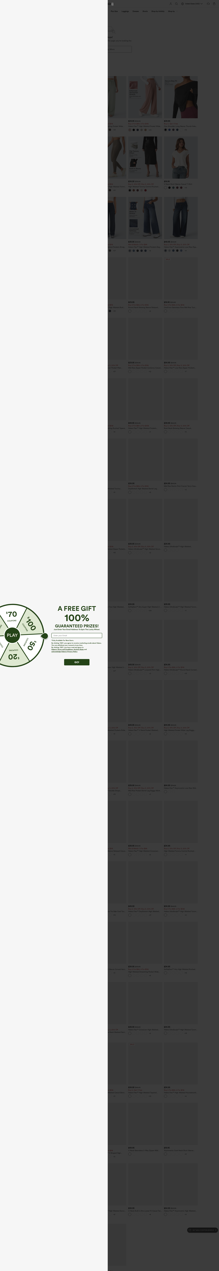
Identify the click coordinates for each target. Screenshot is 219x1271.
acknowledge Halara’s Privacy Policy (64, 651)
